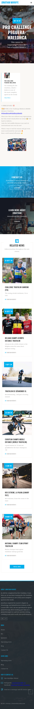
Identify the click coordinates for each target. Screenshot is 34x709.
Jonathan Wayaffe (11, 299)
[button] (31, 2)
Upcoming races (6, 642)
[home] (10, 2)
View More (7, 97)
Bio (2, 634)
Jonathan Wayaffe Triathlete (20, 685)
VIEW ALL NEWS (17, 567)
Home (3, 630)
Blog (2, 646)
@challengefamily (16, 113)
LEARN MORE (17, 188)
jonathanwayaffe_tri (19, 683)
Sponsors (4, 638)
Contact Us (4, 650)
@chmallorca (5, 113)
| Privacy (7, 703)
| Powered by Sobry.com (18, 703)
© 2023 (3, 703)
